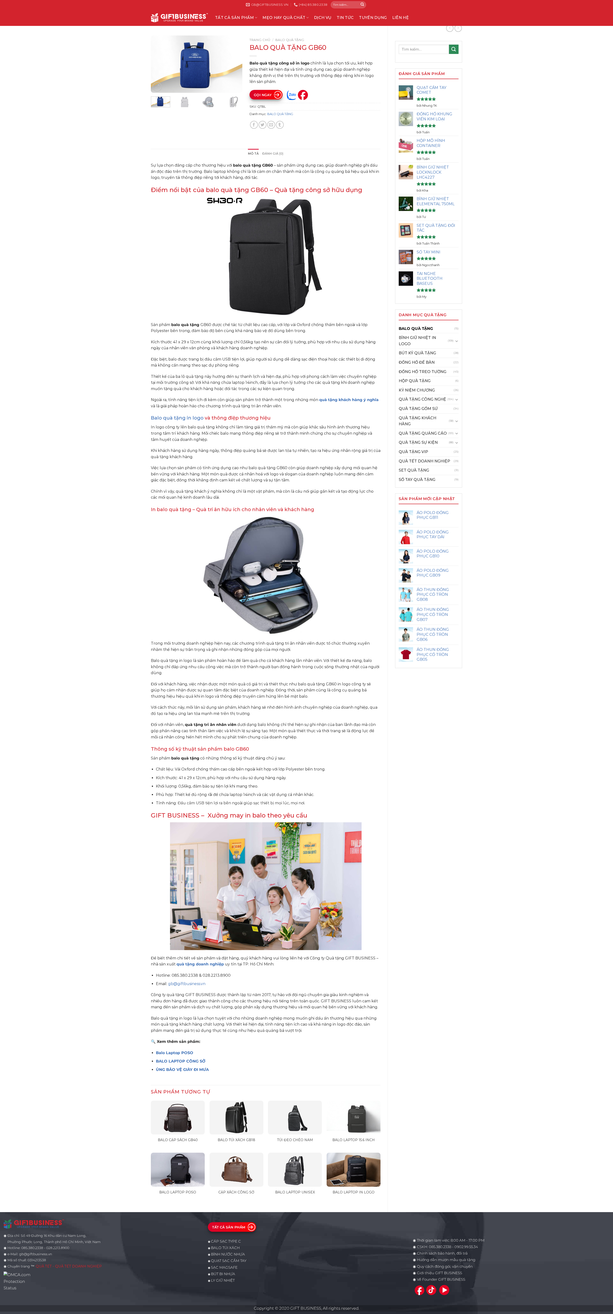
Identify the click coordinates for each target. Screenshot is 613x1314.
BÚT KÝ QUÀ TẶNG (417, 353)
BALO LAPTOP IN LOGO (354, 1192)
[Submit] (362, 4)
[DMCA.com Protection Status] (18, 1281)
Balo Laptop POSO (174, 1053)
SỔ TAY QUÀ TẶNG (417, 479)
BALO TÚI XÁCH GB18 (236, 1140)
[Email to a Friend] (271, 125)
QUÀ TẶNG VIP (413, 452)
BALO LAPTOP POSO (177, 1192)
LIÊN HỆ (400, 17)
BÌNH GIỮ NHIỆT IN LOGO (417, 340)
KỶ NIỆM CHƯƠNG (417, 390)
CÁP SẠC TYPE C (226, 1241)
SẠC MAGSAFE (224, 1267)
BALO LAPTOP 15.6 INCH (353, 1140)
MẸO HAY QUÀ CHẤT (283, 17)
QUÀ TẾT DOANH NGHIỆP (424, 461)
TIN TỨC (345, 17)
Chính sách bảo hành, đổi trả (442, 1253)
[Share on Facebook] (254, 125)
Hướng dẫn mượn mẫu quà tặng (446, 1260)
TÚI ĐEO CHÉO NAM (295, 1140)
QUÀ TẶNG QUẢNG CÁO (423, 433)
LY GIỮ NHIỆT (223, 1280)
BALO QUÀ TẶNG (416, 328)
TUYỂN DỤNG (373, 17)
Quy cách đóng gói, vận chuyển (445, 1266)
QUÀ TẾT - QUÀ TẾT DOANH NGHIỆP (69, 1266)
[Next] (234, 64)
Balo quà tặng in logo (177, 418)
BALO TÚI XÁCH (225, 1248)
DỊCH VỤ (322, 17)
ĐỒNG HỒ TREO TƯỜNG (422, 371)
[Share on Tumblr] (280, 125)
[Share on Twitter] (263, 125)
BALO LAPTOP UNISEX (295, 1192)
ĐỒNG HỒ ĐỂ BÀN (417, 362)
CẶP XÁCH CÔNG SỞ (236, 1192)
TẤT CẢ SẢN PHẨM (234, 17)
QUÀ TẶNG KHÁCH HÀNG (417, 421)
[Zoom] (157, 87)
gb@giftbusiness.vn (186, 983)
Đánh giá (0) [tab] (273, 153)
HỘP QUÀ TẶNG (415, 381)
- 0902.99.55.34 (464, 1247)
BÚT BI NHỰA (223, 1274)
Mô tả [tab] (253, 153)
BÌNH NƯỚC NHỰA (228, 1254)
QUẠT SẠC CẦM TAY (228, 1261)
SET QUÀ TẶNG (414, 470)
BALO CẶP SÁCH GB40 (178, 1140)
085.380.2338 (440, 1247)
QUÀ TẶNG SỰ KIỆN (418, 442)
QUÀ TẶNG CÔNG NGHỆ (422, 399)
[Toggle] (457, 341)
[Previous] (158, 64)
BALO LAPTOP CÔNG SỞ (180, 1061)
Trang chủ (260, 40)
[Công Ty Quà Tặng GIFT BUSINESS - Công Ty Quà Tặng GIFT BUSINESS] (179, 17)
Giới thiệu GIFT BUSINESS (439, 1273)
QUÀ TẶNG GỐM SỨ (418, 408)
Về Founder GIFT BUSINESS (441, 1279)
